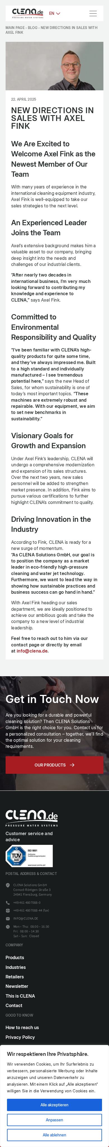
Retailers (15, 976)
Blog (32, 28)
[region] (54, 1096)
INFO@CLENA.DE (25, 918)
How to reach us (22, 1027)
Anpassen (54, 1119)
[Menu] (93, 13)
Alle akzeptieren (54, 1104)
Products (15, 957)
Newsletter (17, 986)
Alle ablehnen (54, 1135)
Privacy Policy (20, 1037)
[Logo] (27, 13)
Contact (14, 1005)
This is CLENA (20, 996)
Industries (16, 967)
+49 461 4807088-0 (27, 902)
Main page (15, 28)
